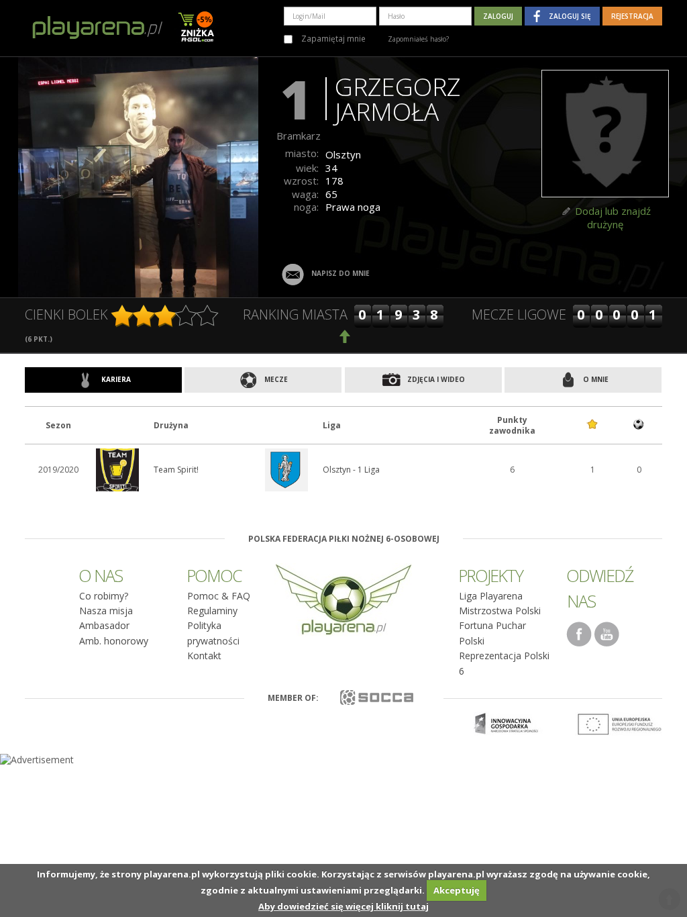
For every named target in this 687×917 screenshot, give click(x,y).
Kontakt (204, 655)
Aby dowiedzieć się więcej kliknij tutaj (343, 906)
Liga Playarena (491, 595)
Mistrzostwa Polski (500, 610)
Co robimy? (103, 595)
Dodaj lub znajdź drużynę (613, 217)
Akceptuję (456, 890)
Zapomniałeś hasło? (418, 39)
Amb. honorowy (113, 640)
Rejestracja (632, 16)
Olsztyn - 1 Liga (351, 469)
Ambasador (104, 625)
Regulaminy (212, 610)
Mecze (275, 379)
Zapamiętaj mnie (332, 38)
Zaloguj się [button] (570, 16)
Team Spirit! (176, 469)
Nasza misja (106, 610)
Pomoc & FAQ (218, 595)
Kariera (115, 379)
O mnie (595, 379)
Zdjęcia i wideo (435, 379)
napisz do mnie (340, 273)
